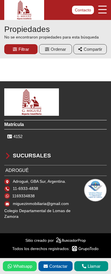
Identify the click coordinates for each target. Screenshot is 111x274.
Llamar (94, 266)
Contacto (83, 10)
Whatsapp (22, 266)
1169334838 (23, 196)
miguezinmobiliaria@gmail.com (41, 203)
